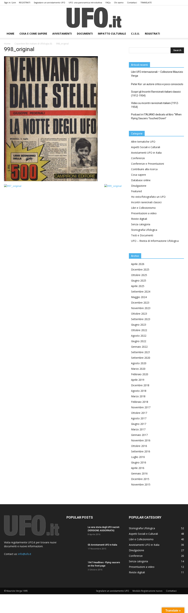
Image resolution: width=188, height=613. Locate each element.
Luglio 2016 (138, 457)
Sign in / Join (10, 2)
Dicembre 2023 (140, 302)
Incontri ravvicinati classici (146, 202)
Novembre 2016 (140, 440)
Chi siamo (119, 2)
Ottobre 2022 (139, 330)
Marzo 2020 (138, 368)
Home (7, 43)
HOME (10, 33)
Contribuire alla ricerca (144, 169)
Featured (136, 191)
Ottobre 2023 (139, 313)
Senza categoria (140, 224)
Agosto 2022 (138, 335)
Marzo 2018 (138, 396)
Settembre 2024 (140, 291)
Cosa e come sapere (33, 33)
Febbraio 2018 (139, 402)
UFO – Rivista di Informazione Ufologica (155, 241)
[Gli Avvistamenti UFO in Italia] (75, 549)
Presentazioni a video (144, 213)
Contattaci (132, 2)
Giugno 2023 (138, 324)
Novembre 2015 (140, 484)
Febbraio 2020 (139, 374)
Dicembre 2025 (140, 269)
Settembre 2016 (140, 451)
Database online (141, 180)
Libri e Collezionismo (143, 207)
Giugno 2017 (138, 424)
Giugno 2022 (138, 341)
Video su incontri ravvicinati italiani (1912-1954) (155, 105)
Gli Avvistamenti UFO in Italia (102, 545)
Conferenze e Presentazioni (147, 163)
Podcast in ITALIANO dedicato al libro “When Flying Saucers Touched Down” (156, 116)
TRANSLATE (146, 2)
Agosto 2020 (138, 363)
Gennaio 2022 (139, 346)
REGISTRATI (24, 2)
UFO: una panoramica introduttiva (85, 2)
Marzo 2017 (138, 429)
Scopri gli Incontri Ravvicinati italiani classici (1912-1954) (156, 93)
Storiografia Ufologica (144, 230)
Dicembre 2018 (140, 385)
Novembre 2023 (140, 308)
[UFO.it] (94, 17)
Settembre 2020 (140, 357)
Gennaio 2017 (139, 435)
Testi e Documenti (142, 235)
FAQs (108, 2)
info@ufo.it (24, 554)
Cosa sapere (138, 174)
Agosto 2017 (138, 418)
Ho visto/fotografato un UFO (148, 196)
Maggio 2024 (139, 297)
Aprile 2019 (137, 379)
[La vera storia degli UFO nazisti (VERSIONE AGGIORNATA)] (75, 532)
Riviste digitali (139, 219)
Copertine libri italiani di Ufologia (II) (33, 43)
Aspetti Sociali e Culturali (145, 147)
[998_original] (51, 180)
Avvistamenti (62, 33)
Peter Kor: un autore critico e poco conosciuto (157, 84)
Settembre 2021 (140, 352)
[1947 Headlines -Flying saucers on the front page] (75, 567)
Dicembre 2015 (140, 479)
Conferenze (138, 158)
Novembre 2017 (140, 407)
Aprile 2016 (137, 468)
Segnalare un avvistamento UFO (49, 2)
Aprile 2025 (137, 286)
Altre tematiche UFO (143, 141)
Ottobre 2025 (139, 275)
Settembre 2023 (140, 319)
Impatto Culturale (112, 33)
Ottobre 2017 (139, 413)
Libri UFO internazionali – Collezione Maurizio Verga (157, 73)
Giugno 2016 (138, 462)
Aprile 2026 (137, 264)
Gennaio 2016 (139, 473)
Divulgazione (138, 185)
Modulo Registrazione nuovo (147, 590)
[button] (179, 34)
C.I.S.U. (135, 33)
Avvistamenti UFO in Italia (146, 152)
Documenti (85, 33)
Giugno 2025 (138, 280)
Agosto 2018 (138, 390)
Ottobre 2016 (139, 446)
